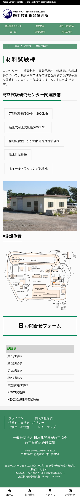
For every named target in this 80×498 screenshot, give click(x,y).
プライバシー (17, 418)
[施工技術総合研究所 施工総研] (25, 13)
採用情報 (30, 494)
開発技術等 (67, 32)
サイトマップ (47, 427)
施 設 (13, 32)
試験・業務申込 (67, 26)
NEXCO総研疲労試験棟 (23, 399)
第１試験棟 (14, 356)
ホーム (10, 494)
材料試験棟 (14, 377)
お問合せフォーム (42, 325)
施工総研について (13, 26)
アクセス (50, 494)
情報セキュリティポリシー (26, 422)
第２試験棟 (14, 363)
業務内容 (40, 26)
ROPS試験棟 (16, 392)
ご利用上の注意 (19, 427)
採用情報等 (40, 32)
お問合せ (70, 494)
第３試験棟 (14, 370)
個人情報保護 (44, 418)
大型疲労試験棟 (17, 385)
